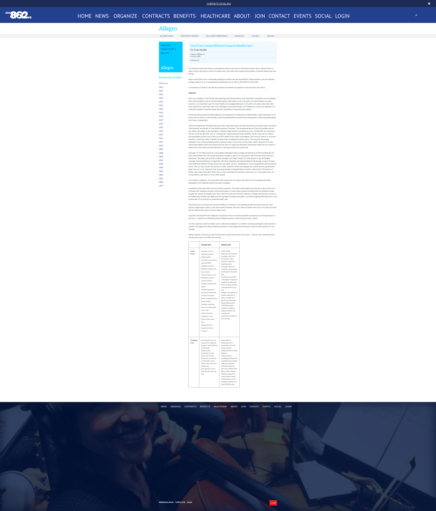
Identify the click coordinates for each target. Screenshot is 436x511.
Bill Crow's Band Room (216, 36)
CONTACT (279, 15)
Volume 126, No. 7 (168, 48)
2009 (161, 149)
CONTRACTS (156, 15)
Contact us (180, 502)
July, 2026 (165, 52)
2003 (161, 171)
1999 (161, 185)
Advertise (239, 36)
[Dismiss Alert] (429, 3)
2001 (161, 178)
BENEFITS (184, 15)
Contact (255, 36)
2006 (161, 160)
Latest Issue (165, 45)
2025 (161, 90)
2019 (161, 112)
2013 (161, 134)
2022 (161, 101)
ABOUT (242, 15)
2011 (161, 141)
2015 (161, 127)
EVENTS (302, 15)
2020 (161, 108)
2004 (161, 167)
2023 (161, 97)
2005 (161, 163)
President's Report (189, 36)
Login (273, 503)
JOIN (260, 15)
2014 (161, 130)
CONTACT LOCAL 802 (219, 3)
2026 (161, 87)
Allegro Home (166, 36)
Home (85, 15)
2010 (161, 145)
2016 (161, 123)
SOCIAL (323, 15)
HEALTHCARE (215, 15)
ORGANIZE (125, 15)
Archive (270, 36)
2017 (161, 119)
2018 (161, 116)
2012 (161, 138)
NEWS (102, 15)
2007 (161, 156)
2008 (161, 152)
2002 (161, 174)
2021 (161, 105)
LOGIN (342, 15)
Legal (189, 502)
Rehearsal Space (166, 502)
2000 (161, 182)
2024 (161, 94)
